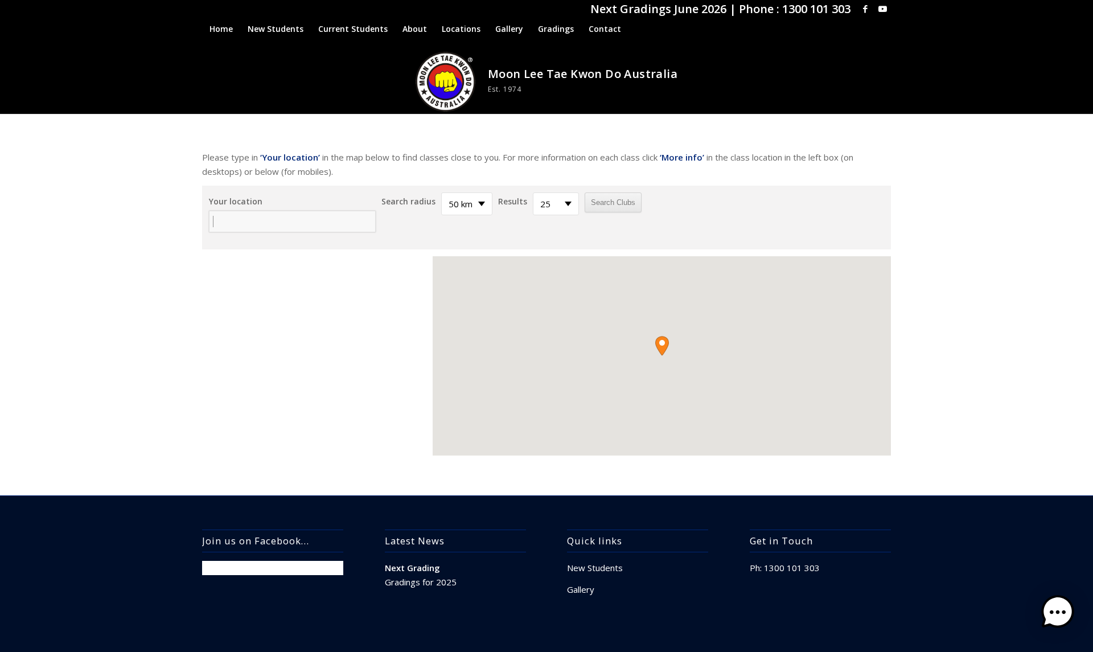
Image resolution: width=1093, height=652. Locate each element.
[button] (662, 346)
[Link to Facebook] (865, 8)
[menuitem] (221, 29)
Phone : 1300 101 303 (794, 9)
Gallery (580, 589)
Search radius (408, 201)
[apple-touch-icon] (445, 82)
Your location (235, 201)
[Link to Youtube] (882, 8)
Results (512, 201)
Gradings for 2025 (421, 582)
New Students (595, 567)
